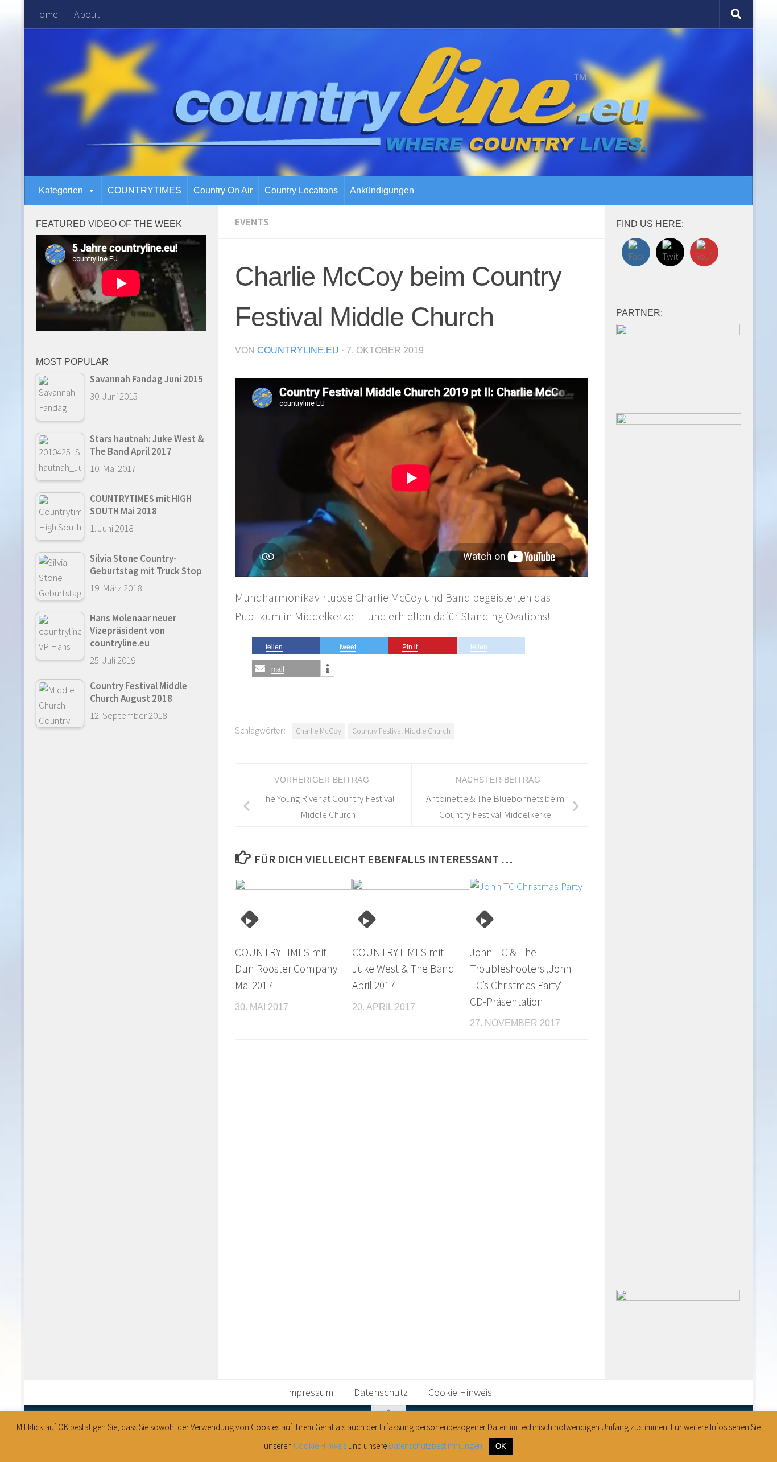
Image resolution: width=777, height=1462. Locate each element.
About (87, 13)
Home (45, 13)
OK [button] (500, 1446)
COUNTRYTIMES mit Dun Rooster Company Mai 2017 (286, 968)
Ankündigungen (382, 190)
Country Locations (301, 190)
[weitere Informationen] (327, 668)
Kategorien (61, 190)
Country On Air (223, 190)
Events (252, 221)
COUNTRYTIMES (144, 190)
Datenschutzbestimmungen (435, 1445)
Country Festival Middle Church (401, 731)
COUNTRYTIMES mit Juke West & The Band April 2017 (403, 968)
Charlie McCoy (318, 731)
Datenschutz (381, 1392)
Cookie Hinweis (460, 1392)
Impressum (309, 1392)
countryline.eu (298, 350)
